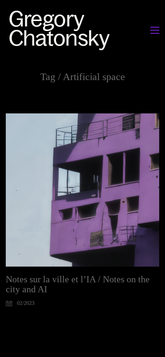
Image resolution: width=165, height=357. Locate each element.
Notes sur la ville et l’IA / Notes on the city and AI (78, 284)
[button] (154, 30)
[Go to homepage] (61, 30)
